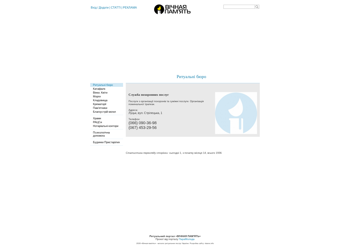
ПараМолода (187, 239)
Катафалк (99, 88)
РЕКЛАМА (130, 7)
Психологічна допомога (101, 134)
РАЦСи (97, 122)
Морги (97, 96)
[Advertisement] (175, 42)
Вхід (94, 7)
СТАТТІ (116, 7)
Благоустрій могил (104, 111)
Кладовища (100, 100)
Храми (97, 118)
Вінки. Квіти (100, 92)
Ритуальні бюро (191, 76)
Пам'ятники (100, 107)
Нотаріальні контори (105, 125)
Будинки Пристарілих (106, 142)
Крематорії (99, 104)
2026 (138, 243)
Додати (104, 7)
